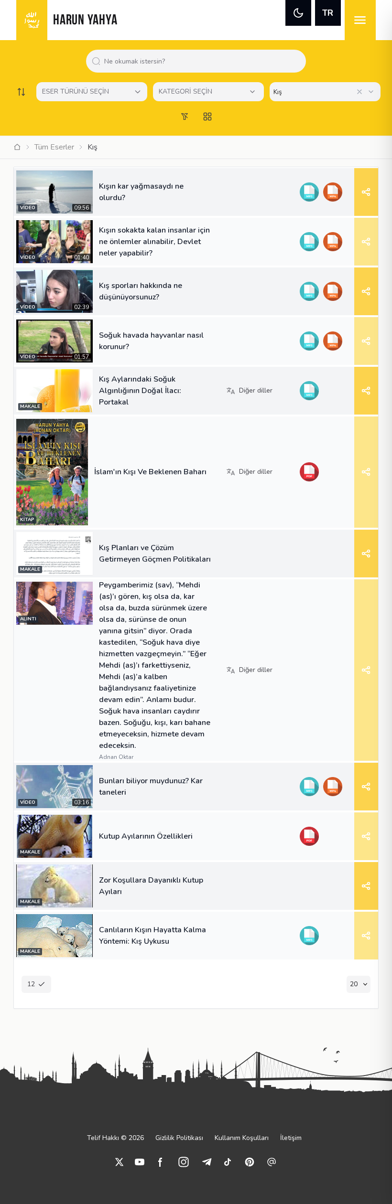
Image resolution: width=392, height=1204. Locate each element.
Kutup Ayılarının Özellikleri (146, 836)
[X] (119, 1162)
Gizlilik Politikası (179, 1137)
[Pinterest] (249, 1161)
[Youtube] (139, 1162)
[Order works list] (21, 91)
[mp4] (332, 192)
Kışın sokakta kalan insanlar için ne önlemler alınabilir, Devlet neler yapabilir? (154, 241)
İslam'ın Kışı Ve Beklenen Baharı (150, 472)
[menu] (360, 20)
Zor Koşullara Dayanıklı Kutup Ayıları (151, 886)
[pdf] (309, 471)
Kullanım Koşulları (242, 1137)
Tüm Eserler (54, 147)
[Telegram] (206, 1162)
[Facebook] (160, 1162)
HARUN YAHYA (85, 20)
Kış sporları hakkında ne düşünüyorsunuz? (140, 291)
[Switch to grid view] (207, 116)
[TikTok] (227, 1162)
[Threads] (271, 1162)
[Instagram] (183, 1162)
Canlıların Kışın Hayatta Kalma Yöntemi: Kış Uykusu (152, 936)
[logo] (31, 20)
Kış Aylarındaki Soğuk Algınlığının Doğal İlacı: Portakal (140, 390)
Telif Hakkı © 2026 (115, 1137)
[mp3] (309, 192)
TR (327, 13)
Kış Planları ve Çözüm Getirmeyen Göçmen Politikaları (155, 554)
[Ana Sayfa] (17, 147)
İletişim (291, 1137)
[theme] (298, 13)
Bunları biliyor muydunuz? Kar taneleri (151, 787)
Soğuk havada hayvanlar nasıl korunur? (151, 341)
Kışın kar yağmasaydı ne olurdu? (141, 192)
